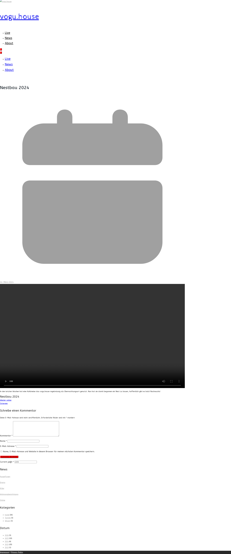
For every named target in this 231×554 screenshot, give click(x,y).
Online (2, 500)
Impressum (4, 552)
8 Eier (2, 488)
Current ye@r (7, 462)
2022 (7, 548)
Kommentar (6, 436)
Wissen (7, 521)
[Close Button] (1, 52)
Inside (7, 515)
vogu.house (19, 16)
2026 (7, 535)
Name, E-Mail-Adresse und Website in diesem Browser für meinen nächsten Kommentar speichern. (49, 451)
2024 (7, 542)
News (8, 38)
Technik (8, 518)
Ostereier (4, 403)
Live (7, 32)
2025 (7, 538)
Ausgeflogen (5, 477)
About (9, 43)
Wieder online (5, 400)
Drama (2, 483)
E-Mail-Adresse (8, 446)
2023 (7, 545)
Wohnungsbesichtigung (9, 494)
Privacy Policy (17, 552)
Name (3, 441)
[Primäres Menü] (1, 49)
